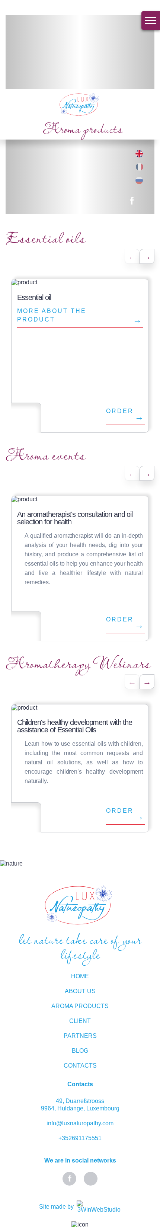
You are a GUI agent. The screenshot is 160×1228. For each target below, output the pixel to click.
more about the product (51, 315)
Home (80, 976)
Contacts (80, 1065)
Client (80, 1021)
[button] (147, 256)
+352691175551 (80, 1138)
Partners (80, 1036)
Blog (80, 1051)
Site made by (56, 1206)
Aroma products (80, 1006)
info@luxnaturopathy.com (80, 1123)
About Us (80, 991)
